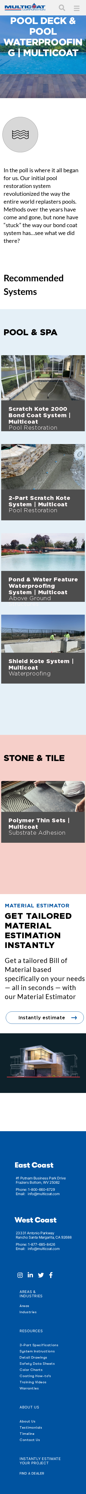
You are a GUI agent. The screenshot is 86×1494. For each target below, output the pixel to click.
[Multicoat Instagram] (22, 1276)
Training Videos (33, 1382)
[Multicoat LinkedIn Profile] (33, 1276)
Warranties (29, 1388)
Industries (28, 1312)
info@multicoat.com (43, 1194)
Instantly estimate (41, 1017)
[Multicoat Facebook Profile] (53, 1276)
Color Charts (31, 1370)
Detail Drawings (33, 1357)
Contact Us (30, 1440)
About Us (27, 1421)
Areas (24, 1306)
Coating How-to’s (35, 1376)
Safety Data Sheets (37, 1363)
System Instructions (37, 1351)
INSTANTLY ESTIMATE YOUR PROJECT (40, 1460)
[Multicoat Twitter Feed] (43, 1276)
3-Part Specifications (39, 1345)
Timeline (27, 1434)
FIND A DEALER (32, 1473)
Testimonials (31, 1427)
